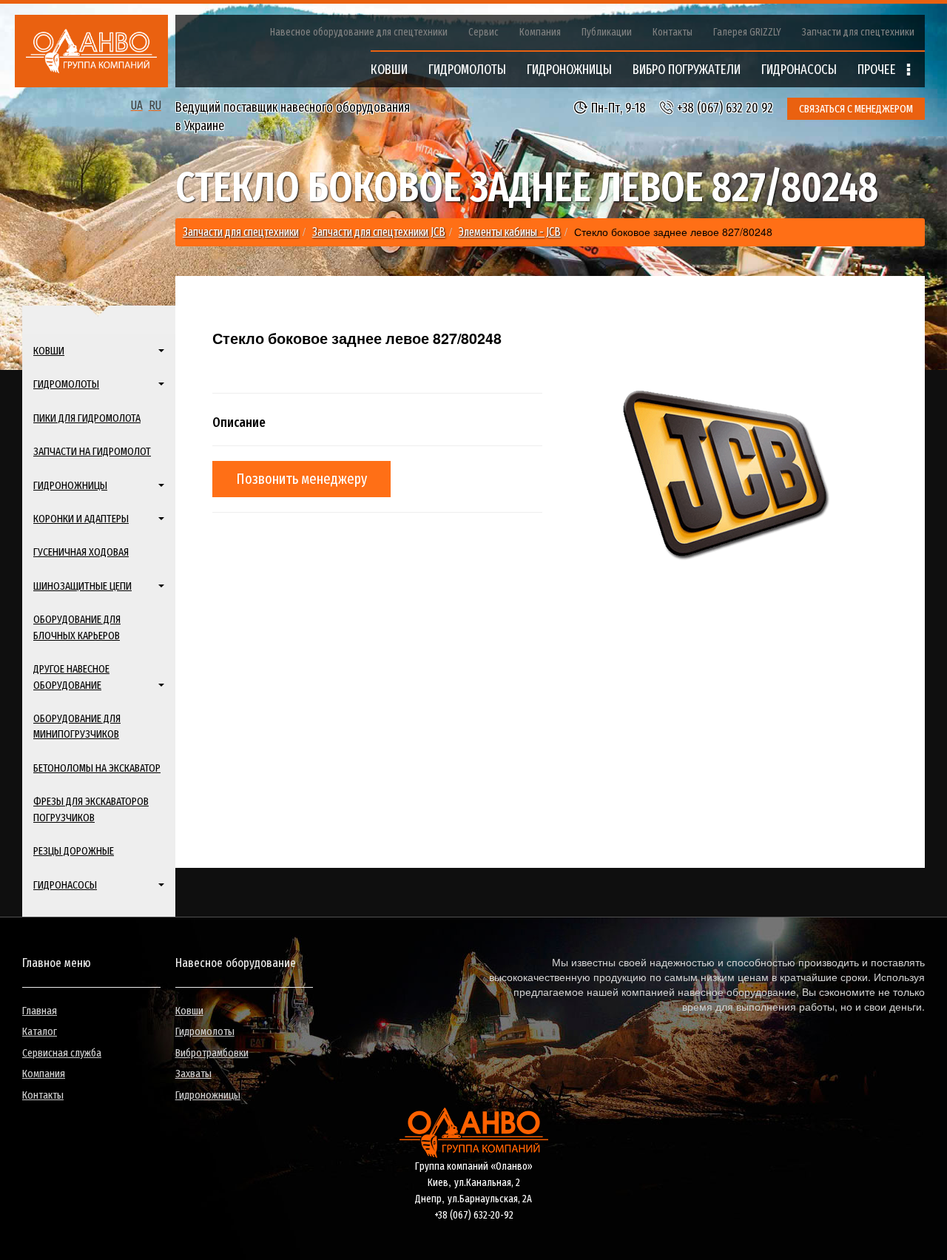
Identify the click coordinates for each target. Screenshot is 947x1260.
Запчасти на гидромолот (92, 451)
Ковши (189, 1010)
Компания (540, 32)
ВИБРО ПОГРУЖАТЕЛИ (687, 69)
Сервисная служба (61, 1052)
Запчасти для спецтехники (858, 32)
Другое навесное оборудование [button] (71, 676)
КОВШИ (389, 69)
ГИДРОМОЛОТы (467, 69)
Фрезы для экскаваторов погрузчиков (91, 809)
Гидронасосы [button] (65, 885)
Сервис (483, 32)
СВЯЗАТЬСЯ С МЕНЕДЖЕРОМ (856, 108)
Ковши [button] (48, 350)
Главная (39, 1010)
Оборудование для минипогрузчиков (77, 726)
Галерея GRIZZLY (747, 32)
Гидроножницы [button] (70, 485)
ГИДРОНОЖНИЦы (569, 69)
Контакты (672, 32)
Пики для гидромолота (87, 418)
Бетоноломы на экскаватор (97, 768)
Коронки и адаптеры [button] (81, 518)
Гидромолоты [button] (66, 384)
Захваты (193, 1073)
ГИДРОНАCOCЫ (799, 69)
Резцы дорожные (73, 851)
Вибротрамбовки (212, 1052)
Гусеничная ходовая (81, 552)
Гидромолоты (205, 1031)
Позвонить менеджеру (301, 479)
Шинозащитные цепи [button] (82, 586)
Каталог (39, 1031)
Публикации (607, 32)
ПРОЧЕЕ (878, 69)
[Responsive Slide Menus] (91, 51)
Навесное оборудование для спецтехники (359, 32)
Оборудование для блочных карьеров (77, 627)
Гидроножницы (207, 1095)
